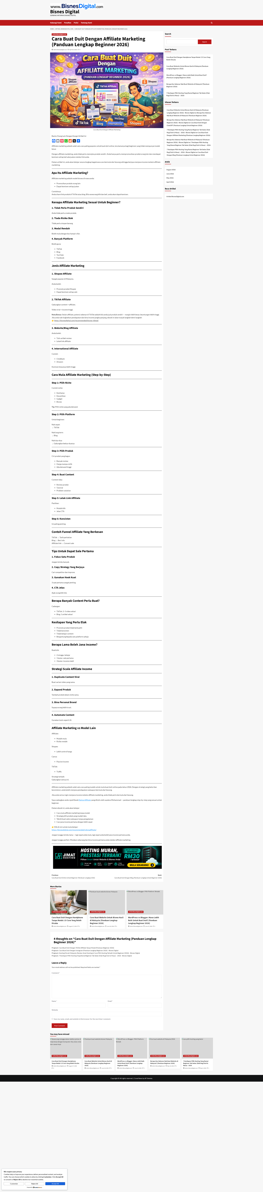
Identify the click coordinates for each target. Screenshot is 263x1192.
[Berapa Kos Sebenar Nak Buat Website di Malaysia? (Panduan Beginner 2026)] (164, 1048)
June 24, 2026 (110, 926)
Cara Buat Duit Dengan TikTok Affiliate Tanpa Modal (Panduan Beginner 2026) (86, 948)
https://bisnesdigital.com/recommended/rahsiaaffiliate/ (74, 830)
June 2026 (170, 174)
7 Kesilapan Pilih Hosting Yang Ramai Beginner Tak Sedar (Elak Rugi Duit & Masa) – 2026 (188, 94)
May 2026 (170, 178)
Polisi (76, 22)
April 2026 (170, 182)
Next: (138, 876)
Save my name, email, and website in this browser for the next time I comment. (82, 1019)
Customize (14, 1184)
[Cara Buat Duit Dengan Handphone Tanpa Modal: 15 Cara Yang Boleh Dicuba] (68, 902)
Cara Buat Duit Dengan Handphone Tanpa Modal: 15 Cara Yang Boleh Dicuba (67, 920)
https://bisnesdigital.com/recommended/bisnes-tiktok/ (76, 320)
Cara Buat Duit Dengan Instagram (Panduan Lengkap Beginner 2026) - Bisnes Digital (88, 950)
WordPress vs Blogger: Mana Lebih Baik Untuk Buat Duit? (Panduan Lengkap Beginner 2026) (186, 76)
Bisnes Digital (64, 11)
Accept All (55, 1184)
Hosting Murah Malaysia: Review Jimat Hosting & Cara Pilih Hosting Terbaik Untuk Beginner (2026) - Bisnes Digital (99, 953)
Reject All (34, 1184)
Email (110, 1001)
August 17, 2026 (73, 926)
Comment (56, 973)
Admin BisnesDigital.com (60, 49)
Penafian (67, 22)
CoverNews (138, 1078)
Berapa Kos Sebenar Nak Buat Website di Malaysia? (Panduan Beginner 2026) (187, 85)
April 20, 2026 (73, 49)
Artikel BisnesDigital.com (59, 34)
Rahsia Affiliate (85, 800)
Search (168, 34)
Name (54, 1001)
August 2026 (171, 170)
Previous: (73, 876)
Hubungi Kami (56, 22)
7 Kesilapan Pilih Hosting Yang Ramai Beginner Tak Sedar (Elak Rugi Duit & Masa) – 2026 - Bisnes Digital (95, 956)
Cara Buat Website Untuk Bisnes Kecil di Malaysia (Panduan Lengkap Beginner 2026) (106, 920)
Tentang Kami (86, 22)
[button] (211, 23)
